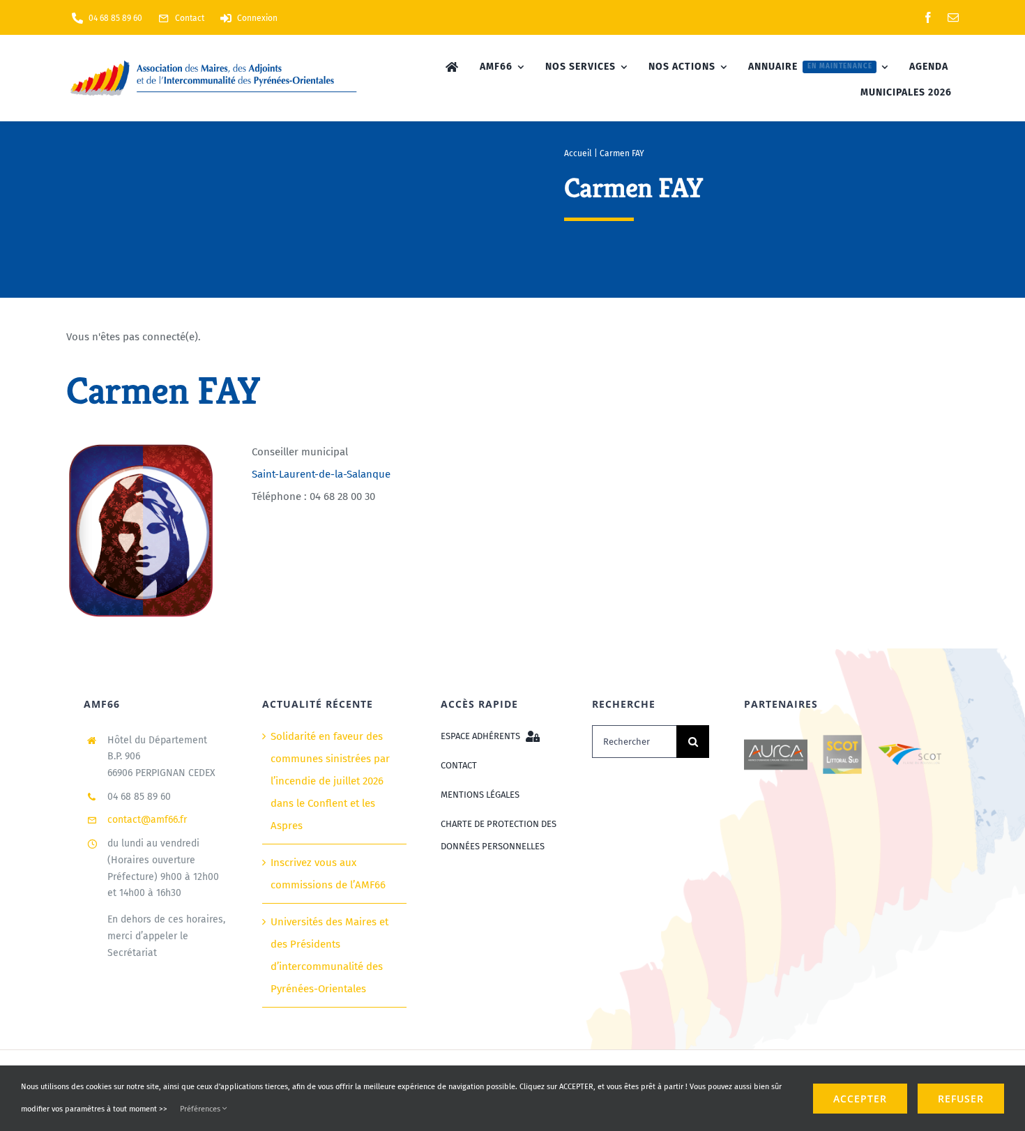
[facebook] (928, 17)
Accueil (578, 153)
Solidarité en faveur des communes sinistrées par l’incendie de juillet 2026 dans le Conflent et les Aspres (330, 781)
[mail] (953, 17)
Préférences (201, 1109)
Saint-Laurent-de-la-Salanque (321, 474)
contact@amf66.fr (147, 820)
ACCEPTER (860, 1098)
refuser (961, 1098)
